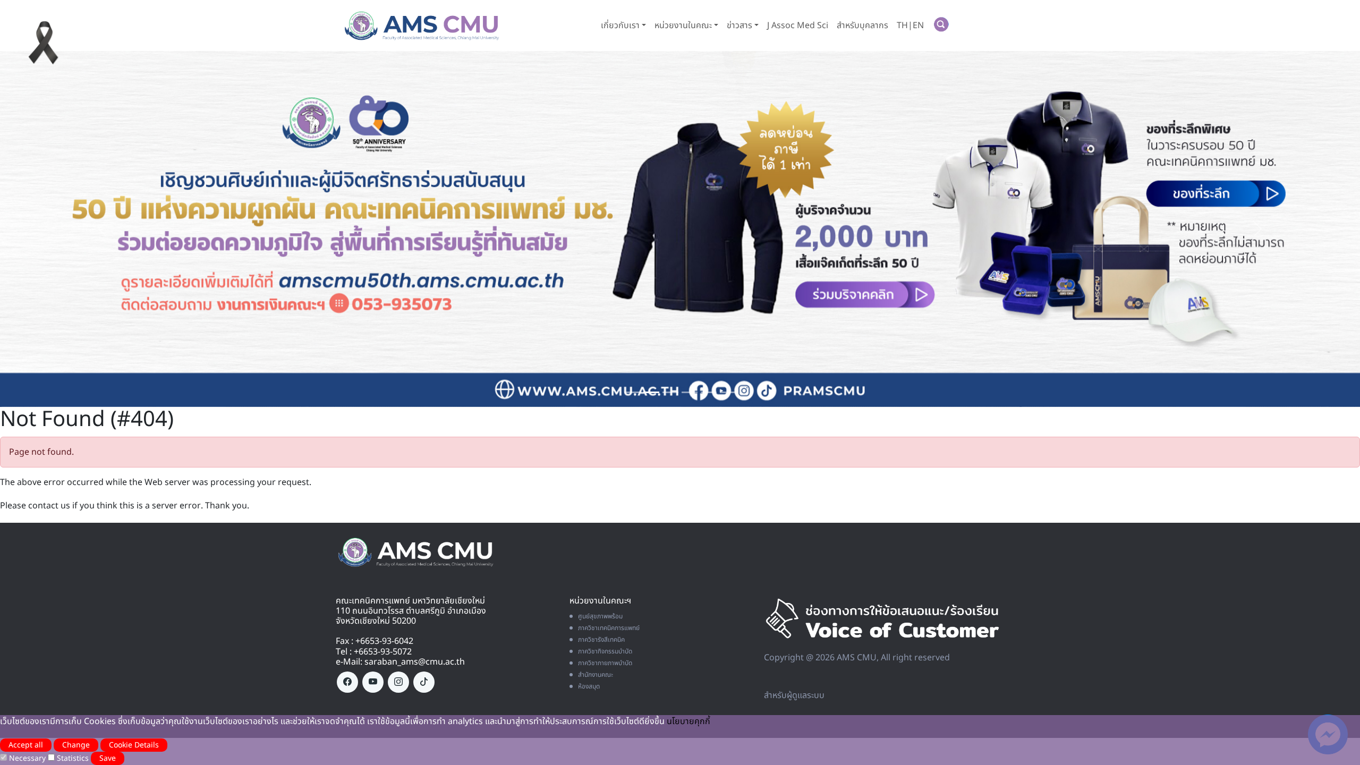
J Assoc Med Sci (797, 25)
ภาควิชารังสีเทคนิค (601, 642)
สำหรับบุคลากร (862, 25)
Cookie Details (134, 745)
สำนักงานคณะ (595, 677)
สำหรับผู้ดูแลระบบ (794, 698)
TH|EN (910, 25)
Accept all (25, 745)
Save (107, 758)
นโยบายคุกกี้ (688, 721)
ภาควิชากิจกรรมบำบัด (605, 654)
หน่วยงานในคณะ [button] (683, 25)
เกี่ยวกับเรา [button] (620, 25)
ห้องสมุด (589, 689)
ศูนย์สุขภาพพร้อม (600, 619)
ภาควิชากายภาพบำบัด (605, 665)
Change (76, 745)
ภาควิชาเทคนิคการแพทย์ (609, 630)
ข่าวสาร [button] (739, 25)
